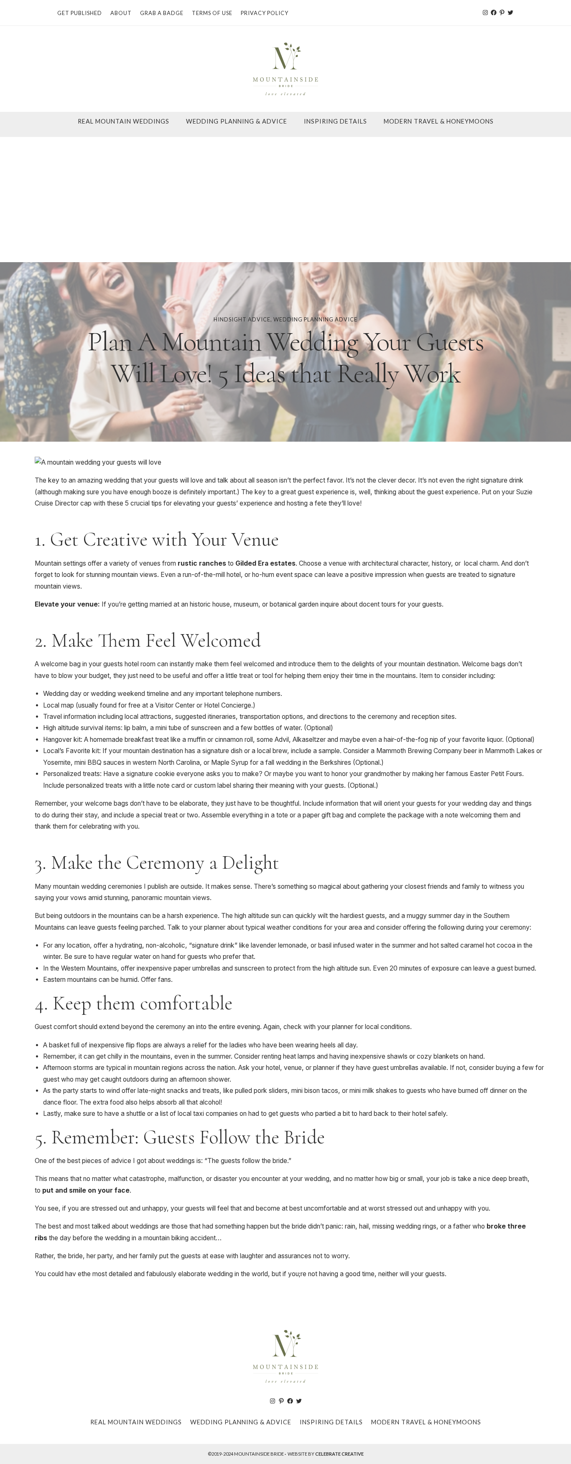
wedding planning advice (315, 319)
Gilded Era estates (265, 563)
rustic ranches (202, 563)
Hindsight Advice (242, 319)
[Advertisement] (285, 199)
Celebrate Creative (339, 1453)
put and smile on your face (86, 1190)
